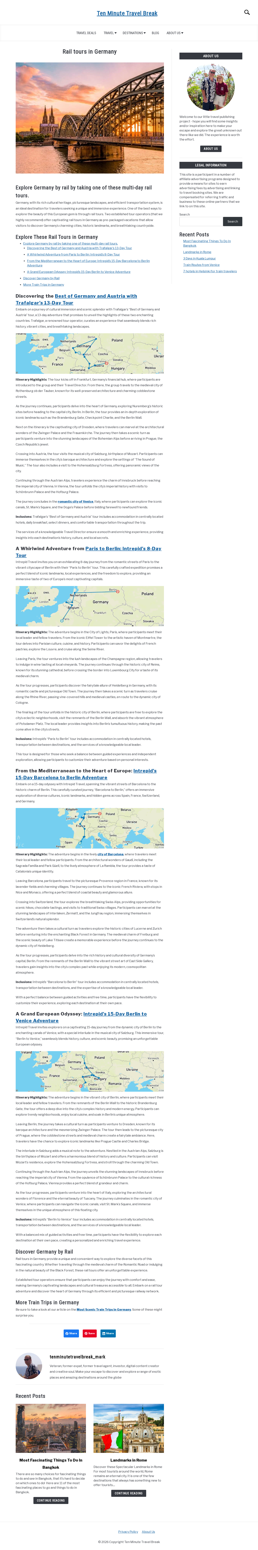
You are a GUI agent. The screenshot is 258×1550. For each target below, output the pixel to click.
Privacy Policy (128, 1532)
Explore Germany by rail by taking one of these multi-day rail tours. (70, 243)
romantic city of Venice (75, 501)
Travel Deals (86, 33)
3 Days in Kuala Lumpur (199, 258)
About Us (174, 33)
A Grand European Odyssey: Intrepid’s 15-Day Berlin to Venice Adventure (79, 272)
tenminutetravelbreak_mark (77, 1357)
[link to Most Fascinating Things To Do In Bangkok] (51, 1428)
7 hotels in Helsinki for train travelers (210, 271)
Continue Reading (51, 1500)
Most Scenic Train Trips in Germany (104, 1309)
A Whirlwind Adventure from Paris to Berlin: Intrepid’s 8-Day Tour (73, 254)
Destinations (133, 33)
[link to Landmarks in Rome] (128, 1428)
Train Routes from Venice (201, 265)
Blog (155, 33)
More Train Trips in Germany (43, 284)
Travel (109, 33)
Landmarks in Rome (128, 1460)
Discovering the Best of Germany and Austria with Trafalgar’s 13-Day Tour (79, 248)
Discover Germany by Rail (41, 278)
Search (184, 214)
